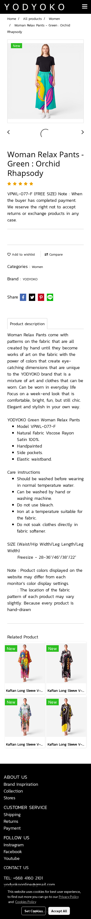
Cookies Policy (25, 901)
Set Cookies (34, 911)
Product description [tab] (27, 324)
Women (37, 266)
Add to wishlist (23, 254)
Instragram (14, 844)
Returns (11, 821)
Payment (12, 828)
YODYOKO (30, 279)
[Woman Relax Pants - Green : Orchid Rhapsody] (45, 81)
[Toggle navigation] (84, 6)
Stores (9, 797)
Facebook (13, 851)
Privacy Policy (69, 896)
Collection (13, 791)
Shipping (12, 814)
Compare (55, 254)
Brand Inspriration (21, 784)
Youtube (12, 858)
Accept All (59, 911)
